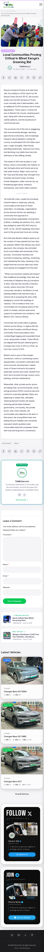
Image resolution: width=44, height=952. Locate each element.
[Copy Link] (40, 77)
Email (6, 576)
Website (6, 587)
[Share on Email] (33, 77)
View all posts (21, 500)
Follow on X (23, 854)
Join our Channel (23, 917)
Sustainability (8, 51)
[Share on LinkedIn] (15, 77)
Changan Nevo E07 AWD (15, 736)
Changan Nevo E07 (13, 781)
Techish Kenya (25, 948)
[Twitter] (12, 935)
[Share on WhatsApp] (21, 77)
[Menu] (40, 4)
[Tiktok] (24, 495)
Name (6, 564)
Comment (7, 535)
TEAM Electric (24, 67)
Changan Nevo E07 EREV (15, 691)
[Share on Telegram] (27, 77)
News (16, 443)
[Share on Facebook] (3, 77)
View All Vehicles (22, 794)
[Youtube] (19, 495)
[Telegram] (32, 935)
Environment (6, 443)
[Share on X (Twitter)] (9, 77)
